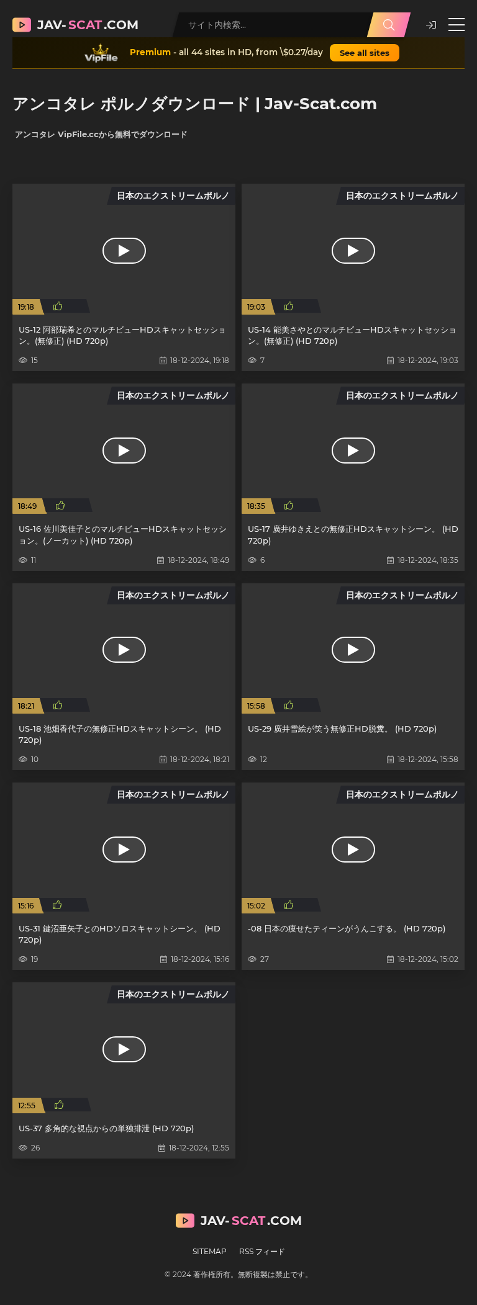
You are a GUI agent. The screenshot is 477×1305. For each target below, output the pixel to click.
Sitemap (210, 1251)
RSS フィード (262, 1251)
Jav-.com (88, 24)
